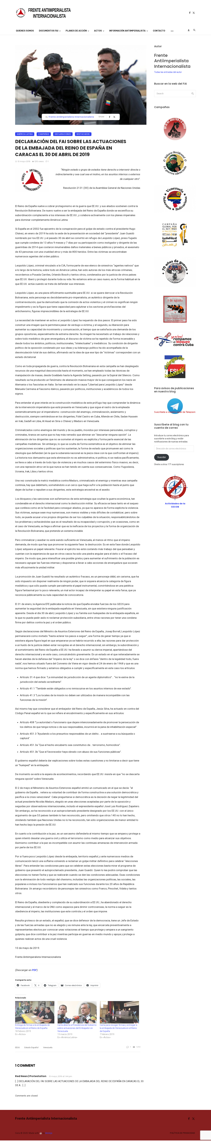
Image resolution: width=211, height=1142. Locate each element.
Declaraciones (63, 134)
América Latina (25, 134)
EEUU (17, 1047)
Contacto (159, 30)
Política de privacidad (182, 1133)
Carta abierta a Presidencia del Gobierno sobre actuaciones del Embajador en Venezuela (77, 1028)
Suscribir (161, 457)
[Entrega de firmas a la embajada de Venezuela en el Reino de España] (34, 1012)
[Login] (188, 30)
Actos (98, 30)
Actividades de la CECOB (175, 505)
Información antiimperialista (127, 30)
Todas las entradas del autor (168, 72)
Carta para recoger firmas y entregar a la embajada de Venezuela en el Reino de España (118, 1028)
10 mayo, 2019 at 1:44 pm (60, 1076)
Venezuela (47, 1047)
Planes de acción (76, 30)
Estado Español (31, 1047)
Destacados (83, 134)
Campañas (43, 134)
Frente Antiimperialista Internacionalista (71, 116)
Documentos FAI (48, 30)
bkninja (48, 1133)
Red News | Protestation (30, 1076)
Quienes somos (25, 30)
